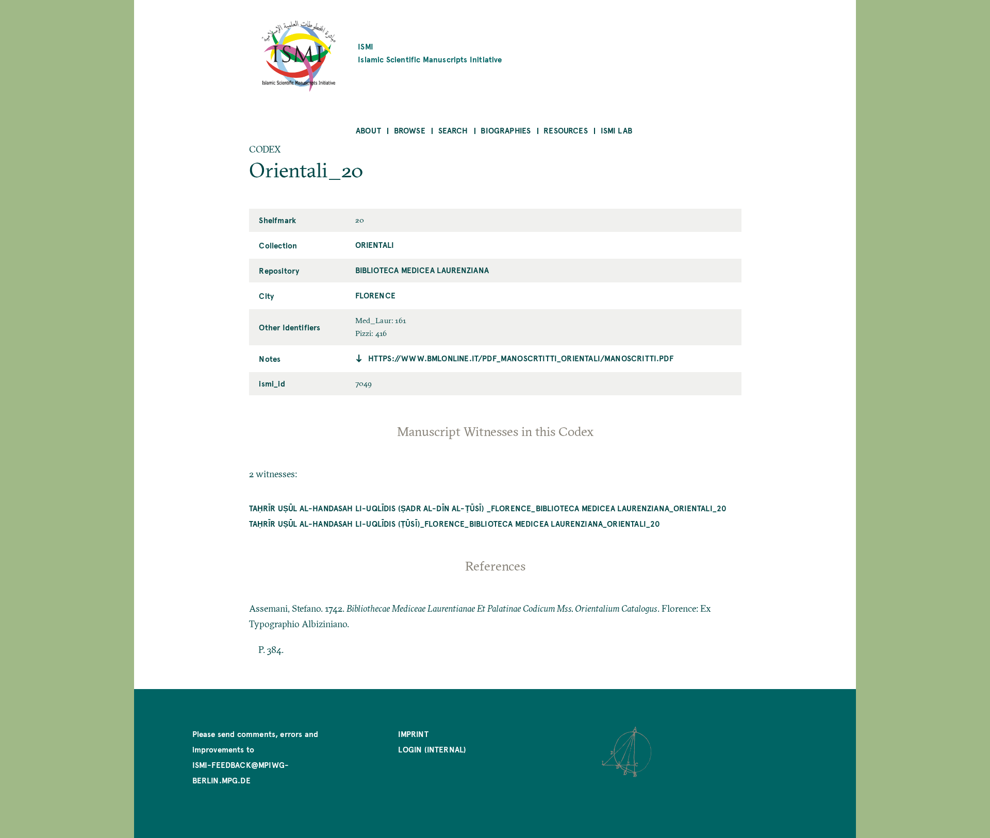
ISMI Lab (616, 130)
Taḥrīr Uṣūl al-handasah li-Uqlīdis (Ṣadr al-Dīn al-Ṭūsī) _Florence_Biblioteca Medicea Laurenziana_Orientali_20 (488, 507)
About (368, 130)
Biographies (506, 130)
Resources (565, 130)
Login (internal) (432, 749)
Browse (409, 130)
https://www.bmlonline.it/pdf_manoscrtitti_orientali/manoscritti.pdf (520, 358)
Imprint (413, 733)
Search (453, 130)
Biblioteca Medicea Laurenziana (422, 269)
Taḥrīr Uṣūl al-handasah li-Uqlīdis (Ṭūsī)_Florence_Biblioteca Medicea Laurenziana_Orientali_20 (455, 523)
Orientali (374, 244)
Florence (375, 295)
